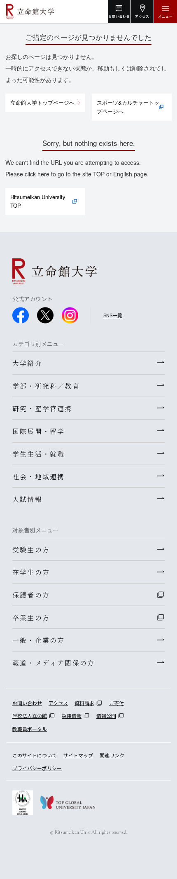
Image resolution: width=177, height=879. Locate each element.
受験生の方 (31, 549)
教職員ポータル (29, 728)
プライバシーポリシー (37, 767)
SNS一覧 (112, 315)
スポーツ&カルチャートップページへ (128, 106)
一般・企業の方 (38, 640)
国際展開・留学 (38, 431)
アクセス (58, 702)
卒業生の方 (31, 617)
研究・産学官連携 (42, 408)
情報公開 (106, 715)
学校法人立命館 (29, 715)
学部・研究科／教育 (46, 386)
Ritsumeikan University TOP (37, 201)
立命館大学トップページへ (42, 102)
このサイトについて (34, 755)
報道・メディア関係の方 (53, 663)
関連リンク (112, 755)
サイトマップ (78, 755)
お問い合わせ (27, 702)
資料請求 (84, 702)
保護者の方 (31, 595)
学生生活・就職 (38, 454)
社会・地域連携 (38, 476)
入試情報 (27, 499)
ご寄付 (116, 702)
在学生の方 (31, 572)
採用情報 (72, 715)
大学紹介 (27, 363)
